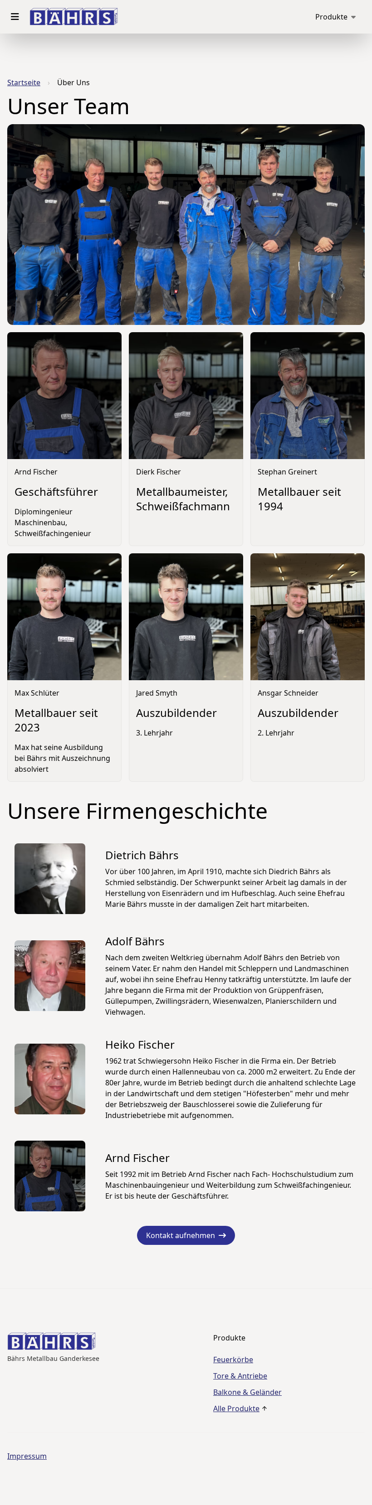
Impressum (27, 1456)
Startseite (23, 82)
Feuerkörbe (233, 1360)
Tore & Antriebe (240, 1376)
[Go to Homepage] (73, 17)
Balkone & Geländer (247, 1392)
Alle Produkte (236, 1408)
